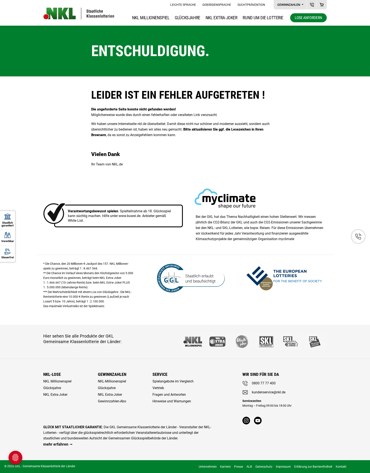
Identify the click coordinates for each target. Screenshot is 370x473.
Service (159, 374)
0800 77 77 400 (264, 383)
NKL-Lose (52, 374)
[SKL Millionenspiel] (266, 341)
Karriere (225, 466)
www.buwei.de (129, 216)
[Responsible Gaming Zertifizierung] (284, 277)
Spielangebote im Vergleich (173, 381)
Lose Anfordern (308, 17)
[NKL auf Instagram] (246, 420)
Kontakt (341, 466)
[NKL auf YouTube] (258, 420)
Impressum (283, 466)
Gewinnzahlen (289, 4)
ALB (249, 466)
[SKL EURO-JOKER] (290, 341)
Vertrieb (158, 388)
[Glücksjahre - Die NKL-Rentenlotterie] (242, 341)
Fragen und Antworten (169, 395)
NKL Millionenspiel (150, 17)
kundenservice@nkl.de (268, 392)
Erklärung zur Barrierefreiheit (313, 466)
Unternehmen (208, 466)
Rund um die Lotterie (263, 17)
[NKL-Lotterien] (78, 13)
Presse (238, 466)
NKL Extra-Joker (55, 395)
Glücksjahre (187, 17)
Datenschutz (263, 466)
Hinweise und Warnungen (171, 401)
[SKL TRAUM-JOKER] (315, 341)
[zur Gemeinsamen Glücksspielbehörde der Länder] (188, 277)
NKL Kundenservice (312, 4)
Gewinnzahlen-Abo (112, 401)
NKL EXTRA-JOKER (221, 17)
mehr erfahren (55, 444)
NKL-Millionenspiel (112, 381)
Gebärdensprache (216, 4)
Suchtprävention (251, 4)
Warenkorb (322, 4)
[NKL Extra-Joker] (217, 341)
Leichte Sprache (183, 4)
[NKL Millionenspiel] (193, 341)
